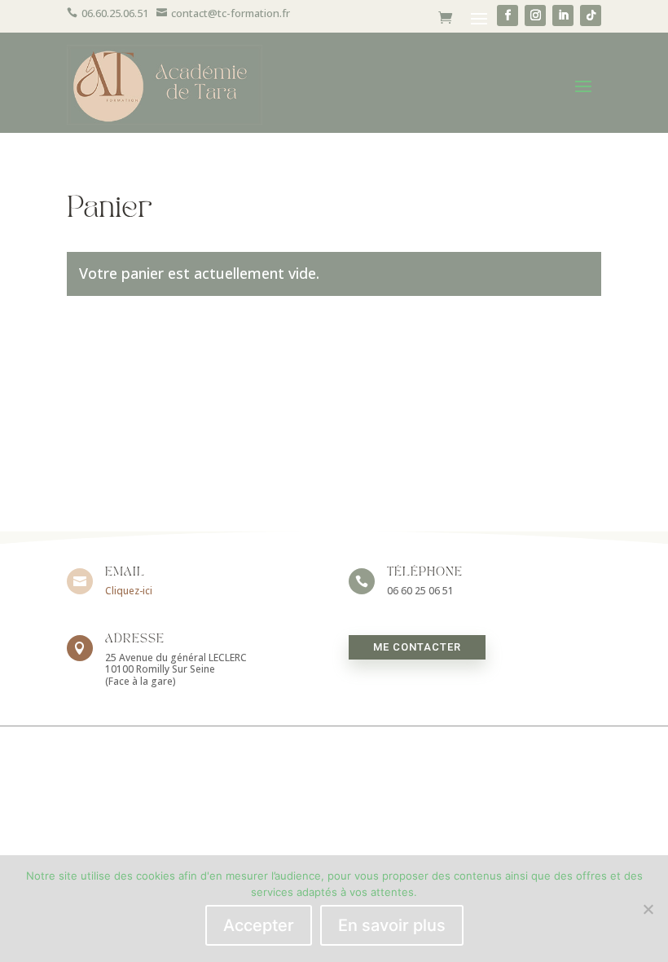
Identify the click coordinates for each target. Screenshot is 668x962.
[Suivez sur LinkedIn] (563, 15)
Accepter (258, 925)
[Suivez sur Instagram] (535, 15)
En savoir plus (392, 925)
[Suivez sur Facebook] (507, 15)
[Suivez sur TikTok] (590, 15)
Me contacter (417, 647)
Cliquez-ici (128, 591)
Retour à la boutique (166, 345)
